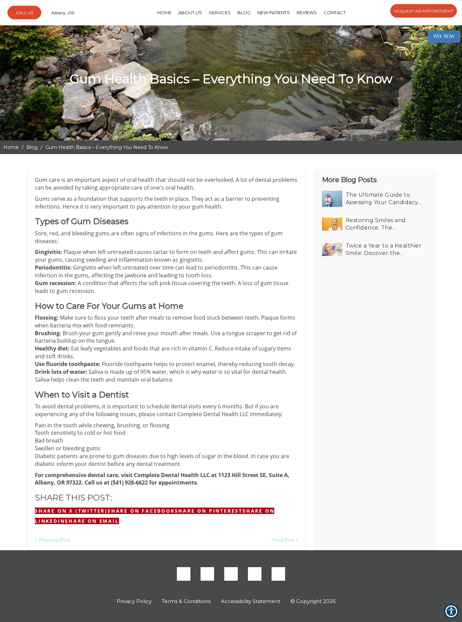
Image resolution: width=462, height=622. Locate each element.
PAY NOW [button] (444, 36)
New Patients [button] (270, 12)
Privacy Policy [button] (134, 601)
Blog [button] (245, 12)
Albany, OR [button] (62, 12)
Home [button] (179, 12)
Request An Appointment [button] (423, 11)
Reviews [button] (298, 12)
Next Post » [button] (285, 539)
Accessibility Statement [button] (250, 601)
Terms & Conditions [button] (186, 601)
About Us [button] (201, 12)
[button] (92, 521)
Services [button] (224, 12)
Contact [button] (320, 12)
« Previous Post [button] (52, 539)
